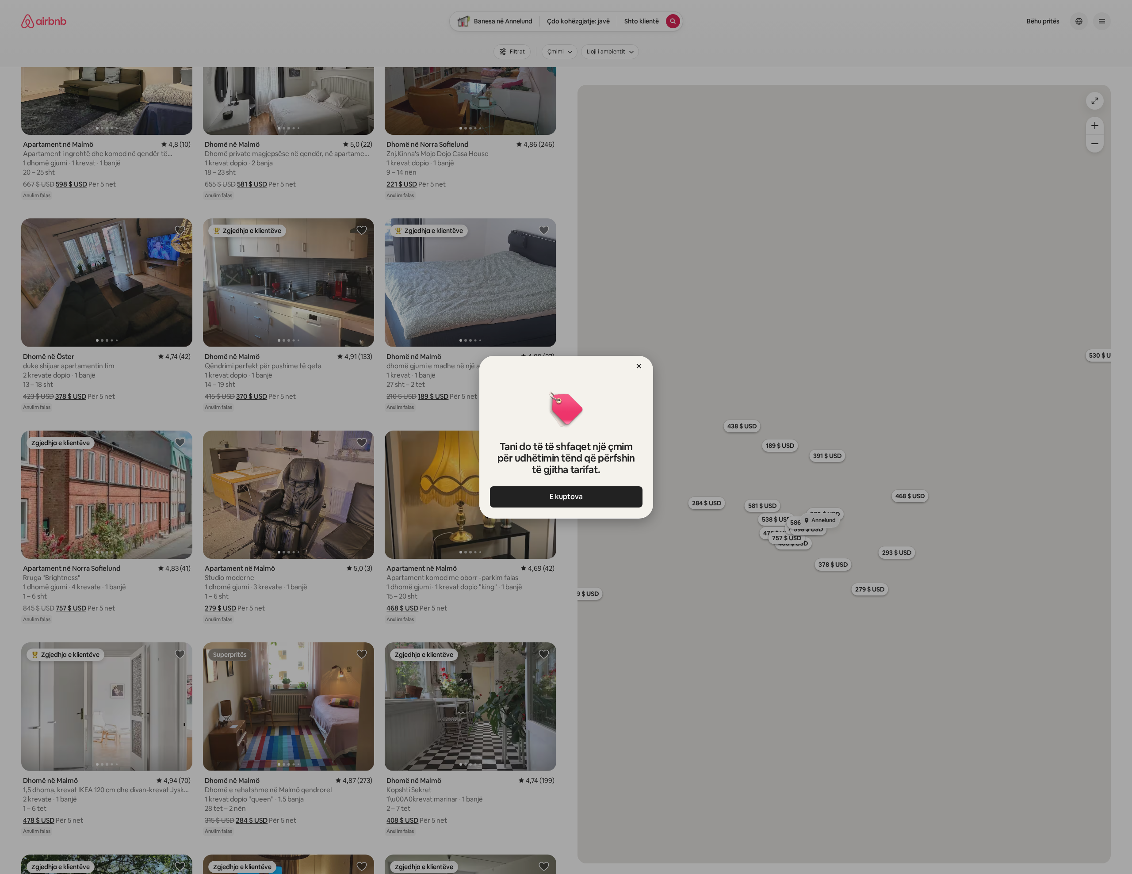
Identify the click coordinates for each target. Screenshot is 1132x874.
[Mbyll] (638, 366)
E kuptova (566, 496)
